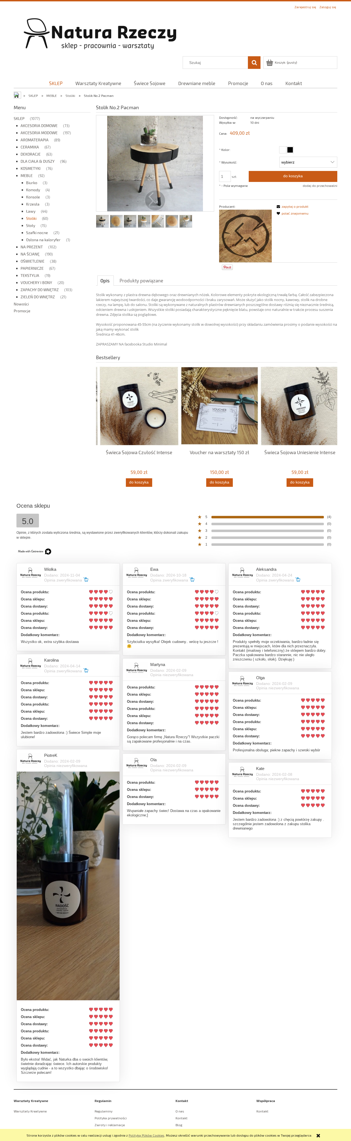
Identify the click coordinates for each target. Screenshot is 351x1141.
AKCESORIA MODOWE (39, 132)
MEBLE (27, 175)
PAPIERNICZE (32, 268)
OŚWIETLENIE (32, 261)
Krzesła (32, 204)
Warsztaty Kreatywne (30, 1111)
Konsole (33, 197)
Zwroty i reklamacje (110, 1125)
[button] (291, 206)
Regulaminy (103, 1111)
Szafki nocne (37, 232)
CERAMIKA (30, 147)
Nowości (21, 304)
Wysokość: (228, 162)
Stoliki (31, 218)
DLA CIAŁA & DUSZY (38, 161)
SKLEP (19, 118)
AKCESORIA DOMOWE (39, 125)
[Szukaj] (254, 62)
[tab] (105, 280)
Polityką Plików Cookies (146, 1135)
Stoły (30, 225)
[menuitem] (56, 83)
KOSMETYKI (31, 168)
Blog (179, 1125)
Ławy (30, 211)
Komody (33, 189)
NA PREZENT (32, 247)
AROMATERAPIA (35, 139)
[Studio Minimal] (245, 235)
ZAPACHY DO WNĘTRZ (40, 289)
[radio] (282, 150)
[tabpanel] (216, 319)
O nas (180, 1111)
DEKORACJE (31, 154)
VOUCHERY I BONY (36, 282)
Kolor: (224, 149)
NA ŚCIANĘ (30, 254)
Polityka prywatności (111, 1118)
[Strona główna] (175, 33)
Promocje (22, 310)
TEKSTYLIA (30, 275)
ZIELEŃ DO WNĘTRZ (38, 296)
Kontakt (182, 1118)
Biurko (31, 182)
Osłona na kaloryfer (43, 239)
